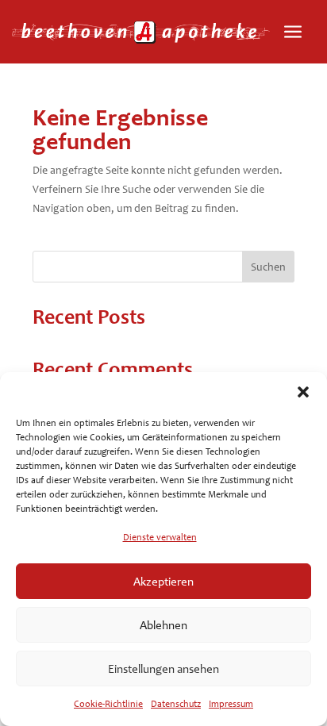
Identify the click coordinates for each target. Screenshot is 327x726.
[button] (303, 392)
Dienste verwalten (160, 537)
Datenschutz (176, 703)
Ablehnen (163, 625)
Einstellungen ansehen (163, 669)
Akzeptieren (163, 581)
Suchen (268, 267)
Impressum (231, 703)
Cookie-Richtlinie (108, 703)
